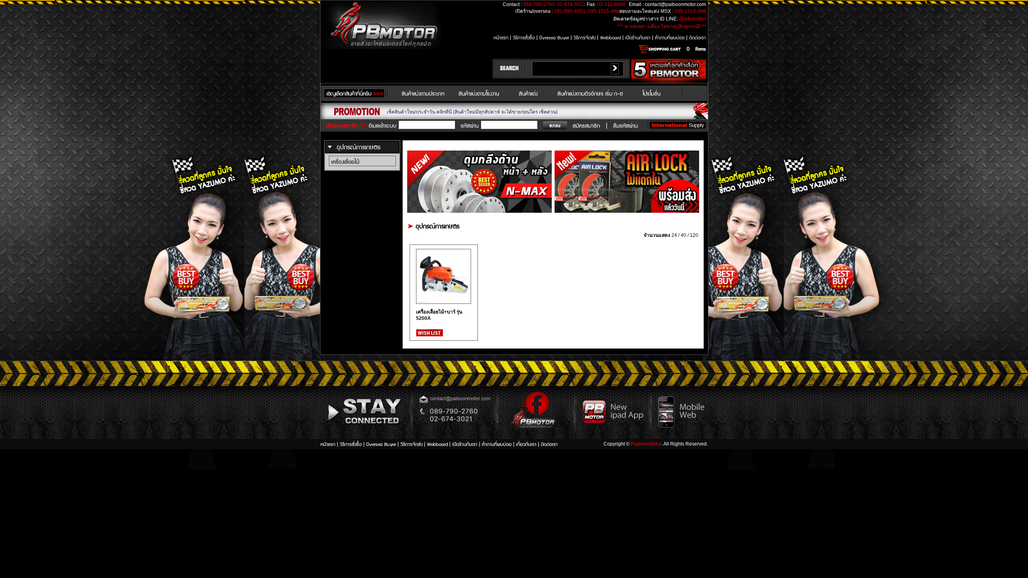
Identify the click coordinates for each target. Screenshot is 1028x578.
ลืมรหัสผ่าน (625, 125)
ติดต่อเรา (697, 37)
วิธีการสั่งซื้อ (524, 37)
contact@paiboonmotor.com (675, 4)
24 (674, 235)
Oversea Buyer (554, 37)
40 (683, 235)
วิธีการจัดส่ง (585, 37)
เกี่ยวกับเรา (527, 444)
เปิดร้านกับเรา (638, 37)
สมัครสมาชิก (586, 125)
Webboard (611, 37)
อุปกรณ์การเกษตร (358, 146)
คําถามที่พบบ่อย (670, 37)
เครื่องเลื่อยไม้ (345, 161)
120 (694, 235)
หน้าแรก (502, 37)
